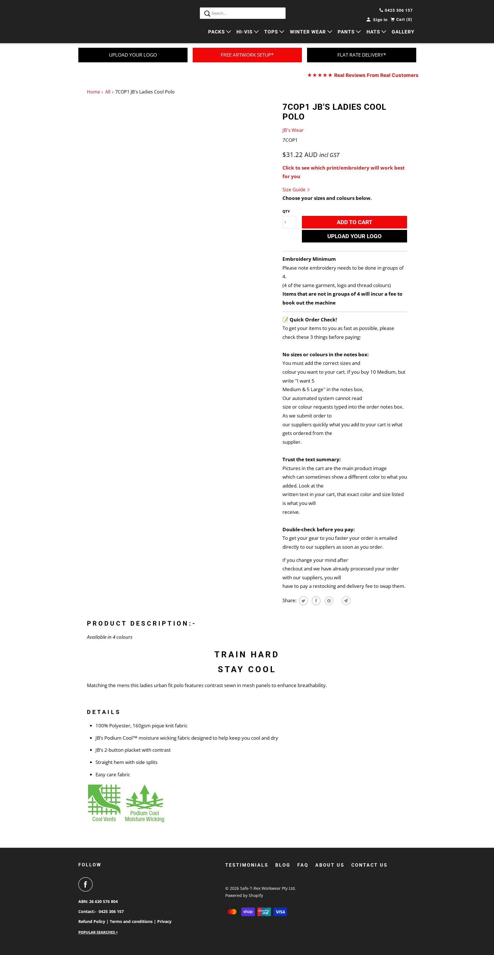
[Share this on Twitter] (303, 600)
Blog (282, 865)
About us (329, 865)
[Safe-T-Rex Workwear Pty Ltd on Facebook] (86, 884)
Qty (286, 211)
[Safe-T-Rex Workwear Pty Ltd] (104, 21)
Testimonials (246, 865)
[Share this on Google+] (337, 600)
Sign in (380, 19)
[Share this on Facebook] (315, 600)
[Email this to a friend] (345, 600)
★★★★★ (363, 75)
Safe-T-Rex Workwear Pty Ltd (267, 888)
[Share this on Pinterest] (328, 600)
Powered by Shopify (244, 895)
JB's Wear (293, 130)
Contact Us (369, 865)
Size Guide (294, 189)
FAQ (302, 865)
